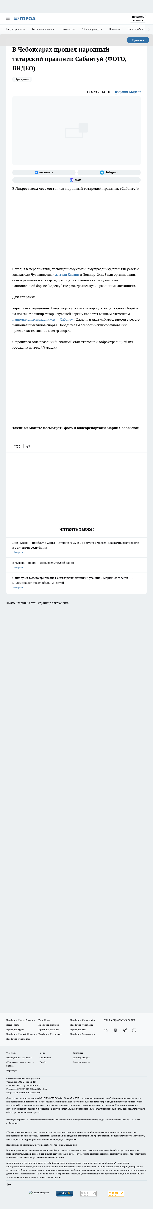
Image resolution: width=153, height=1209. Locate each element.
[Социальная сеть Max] (76, 180)
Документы (68, 29)
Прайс (43, 1062)
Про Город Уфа (78, 1029)
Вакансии (115, 29)
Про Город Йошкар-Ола (82, 1020)
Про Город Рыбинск (48, 1029)
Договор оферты (81, 1057)
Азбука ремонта (15, 29)
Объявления (46, 1057)
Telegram (10, 1052)
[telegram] (29, 446)
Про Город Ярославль (81, 1024)
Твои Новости (45, 1020)
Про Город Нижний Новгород (21, 1034)
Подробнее (70, 1139)
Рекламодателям (81, 1062)
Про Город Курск (15, 1029)
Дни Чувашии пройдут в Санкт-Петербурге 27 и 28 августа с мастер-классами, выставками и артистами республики (75, 547)
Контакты (78, 1052)
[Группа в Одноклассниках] (115, 1030)
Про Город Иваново (48, 1024)
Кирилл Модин (128, 92)
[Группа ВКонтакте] (44, 172)
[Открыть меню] (7, 18)
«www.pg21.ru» (32, 1078)
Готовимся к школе (43, 29)
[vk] (17, 446)
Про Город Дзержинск (50, 1034)
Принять (138, 40)
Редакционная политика (19, 1057)
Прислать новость (138, 18)
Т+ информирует (92, 29)
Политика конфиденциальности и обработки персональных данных (41, 1144)
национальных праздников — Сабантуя (43, 319)
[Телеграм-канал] (109, 172)
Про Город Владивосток (82, 1034)
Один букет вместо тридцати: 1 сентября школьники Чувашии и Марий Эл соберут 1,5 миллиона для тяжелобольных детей (72, 582)
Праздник (22, 79)
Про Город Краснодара (18, 1038)
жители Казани (67, 274)
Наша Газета (12, 1024)
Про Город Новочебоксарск (20, 1020)
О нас (42, 1052)
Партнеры (11, 1070)
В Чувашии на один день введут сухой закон (43, 565)
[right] (149, 29)
